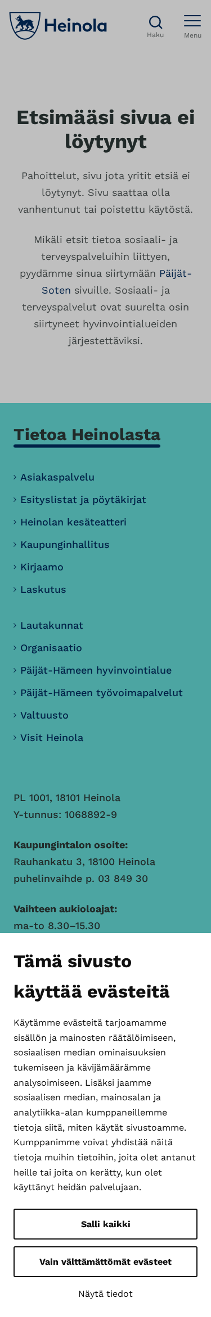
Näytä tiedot (105, 1293)
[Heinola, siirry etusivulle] (58, 26)
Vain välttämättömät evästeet (105, 1261)
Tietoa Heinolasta (87, 434)
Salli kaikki (106, 1224)
